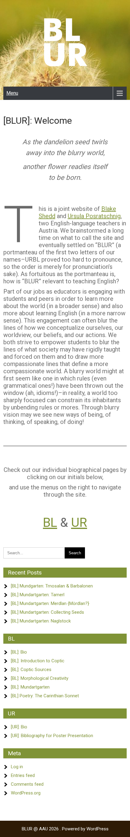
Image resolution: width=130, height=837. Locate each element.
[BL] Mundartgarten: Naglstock (41, 621)
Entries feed (23, 775)
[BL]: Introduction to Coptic (37, 661)
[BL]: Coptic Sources (31, 669)
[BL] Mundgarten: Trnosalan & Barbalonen (52, 586)
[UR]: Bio (19, 727)
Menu (12, 93)
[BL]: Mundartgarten (30, 687)
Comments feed (27, 784)
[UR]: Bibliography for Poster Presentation (52, 735)
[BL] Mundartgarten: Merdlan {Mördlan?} (50, 603)
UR (79, 522)
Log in (17, 766)
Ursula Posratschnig (94, 216)
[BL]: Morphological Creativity (39, 678)
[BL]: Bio (19, 652)
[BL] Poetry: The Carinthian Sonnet (45, 696)
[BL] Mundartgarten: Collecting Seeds (47, 612)
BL (50, 522)
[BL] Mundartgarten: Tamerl (37, 594)
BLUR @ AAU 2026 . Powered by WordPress (65, 829)
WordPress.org (26, 793)
